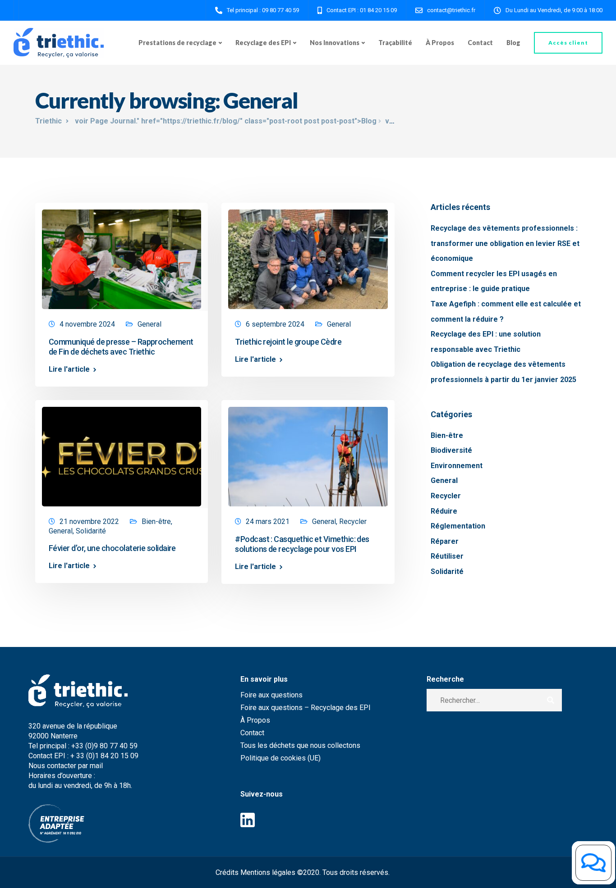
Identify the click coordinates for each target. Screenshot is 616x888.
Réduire (444, 511)
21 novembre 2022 (89, 521)
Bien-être (156, 521)
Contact (480, 42)
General (149, 324)
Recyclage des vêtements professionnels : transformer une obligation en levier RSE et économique (505, 243)
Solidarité (91, 531)
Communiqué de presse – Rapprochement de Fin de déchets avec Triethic (121, 346)
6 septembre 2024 (275, 324)
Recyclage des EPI (263, 42)
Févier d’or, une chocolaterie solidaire (112, 548)
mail (97, 765)
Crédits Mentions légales (255, 872)
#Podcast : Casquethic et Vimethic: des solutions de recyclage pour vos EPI (302, 544)
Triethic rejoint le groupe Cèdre (288, 341)
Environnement (457, 465)
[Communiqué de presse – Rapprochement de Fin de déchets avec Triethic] (121, 255)
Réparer (445, 541)
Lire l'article (69, 369)
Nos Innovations (334, 42)
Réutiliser (447, 556)
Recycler (353, 521)
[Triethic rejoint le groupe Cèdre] (307, 255)
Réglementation (458, 526)
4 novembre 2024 (87, 324)
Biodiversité (451, 450)
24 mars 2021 (268, 521)
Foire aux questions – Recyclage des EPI (305, 707)
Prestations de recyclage (177, 42)
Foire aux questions (271, 695)
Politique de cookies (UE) (280, 758)
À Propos (440, 42)
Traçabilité (395, 42)
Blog (513, 42)
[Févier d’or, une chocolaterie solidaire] (121, 452)
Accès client (568, 42)
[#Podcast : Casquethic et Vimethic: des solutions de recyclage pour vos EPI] (307, 452)
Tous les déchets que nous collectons (300, 745)
